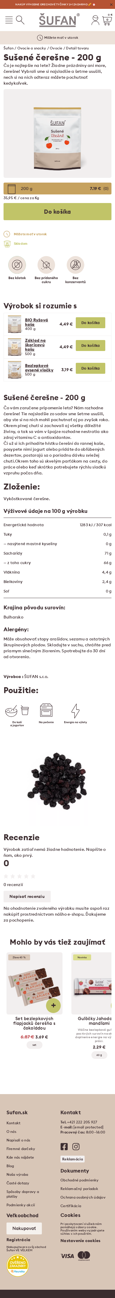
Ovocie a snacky (31, 48)
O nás (11, 1131)
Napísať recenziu (27, 896)
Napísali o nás (18, 1140)
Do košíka (90, 322)
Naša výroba (17, 1174)
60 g (99, 1055)
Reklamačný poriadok (79, 1188)
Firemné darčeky (20, 1148)
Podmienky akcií (20, 1205)
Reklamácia (72, 1159)
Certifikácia (70, 1206)
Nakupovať (24, 1228)
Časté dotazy (17, 1183)
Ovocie (56, 48)
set (34, 1044)
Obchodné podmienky (79, 1180)
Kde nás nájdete (20, 1157)
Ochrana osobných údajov (83, 1197)
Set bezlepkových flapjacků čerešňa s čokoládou (34, 1023)
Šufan (9, 48)
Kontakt (13, 1123)
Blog (10, 1166)
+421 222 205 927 (82, 1122)
